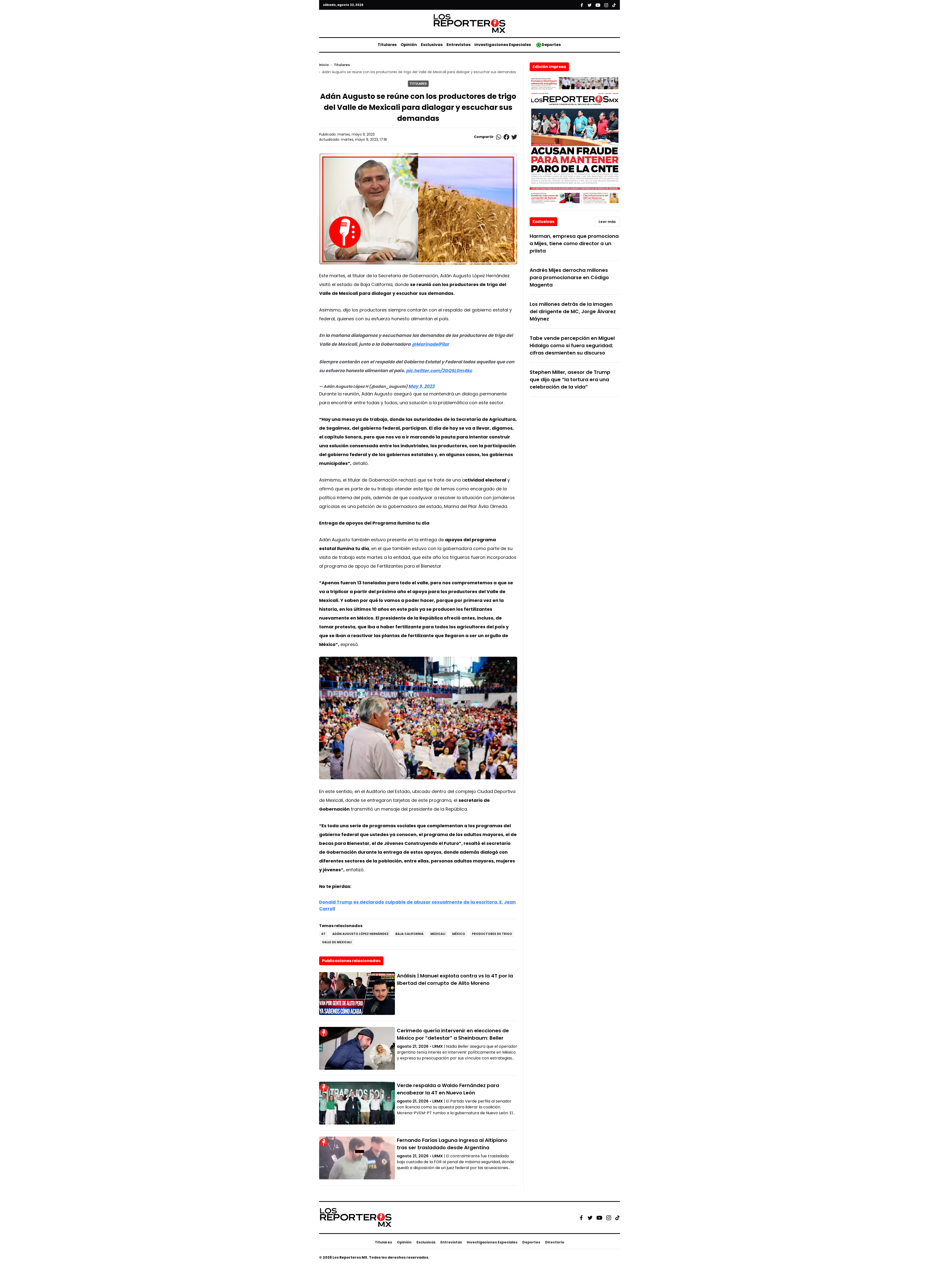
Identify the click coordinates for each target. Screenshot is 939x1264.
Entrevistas (458, 44)
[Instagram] (608, 1217)
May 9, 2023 (421, 386)
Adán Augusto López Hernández (360, 934)
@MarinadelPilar (430, 344)
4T (323, 934)
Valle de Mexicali (337, 942)
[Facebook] (581, 1217)
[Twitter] (590, 1217)
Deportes (551, 44)
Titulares (387, 44)
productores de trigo (492, 934)
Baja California (409, 934)
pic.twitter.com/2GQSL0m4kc (439, 371)
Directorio (554, 1242)
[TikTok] (617, 1217)
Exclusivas (432, 44)
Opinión (409, 44)
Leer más (607, 221)
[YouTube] (599, 1218)
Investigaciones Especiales (502, 44)
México (458, 934)
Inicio (324, 64)
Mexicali (437, 934)
